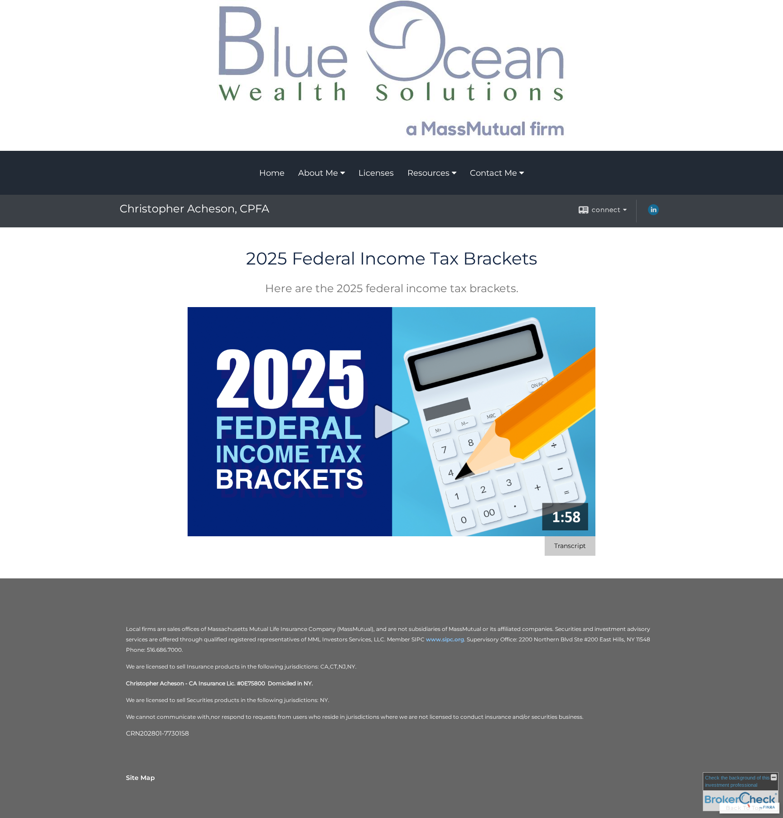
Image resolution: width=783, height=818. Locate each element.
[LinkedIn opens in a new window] (653, 213)
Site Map (140, 778)
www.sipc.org (445, 639)
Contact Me (493, 173)
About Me (318, 173)
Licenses (376, 173)
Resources (428, 173)
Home (272, 173)
